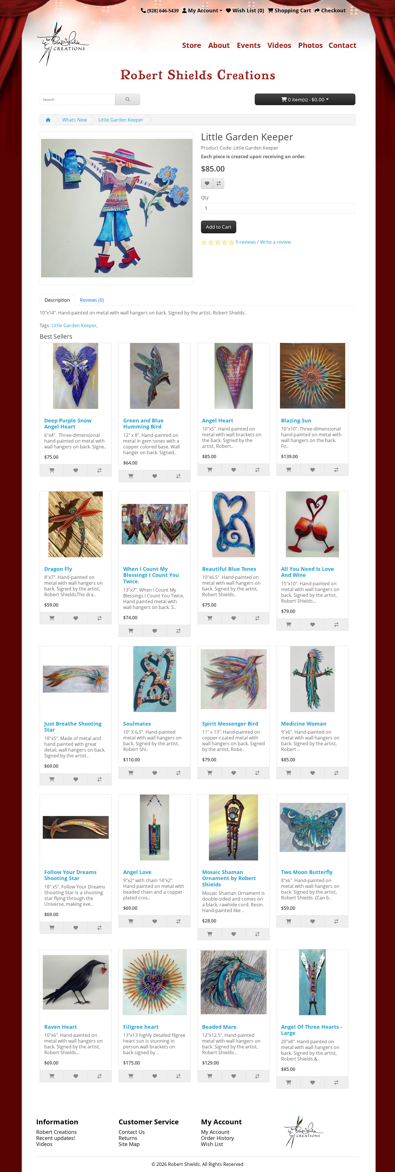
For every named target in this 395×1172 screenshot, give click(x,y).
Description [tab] (57, 300)
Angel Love (137, 872)
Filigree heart (141, 1026)
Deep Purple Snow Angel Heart (67, 423)
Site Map (129, 1144)
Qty (204, 197)
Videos (279, 45)
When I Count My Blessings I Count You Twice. (151, 575)
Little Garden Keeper (120, 120)
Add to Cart (218, 226)
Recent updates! (55, 1137)
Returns (128, 1137)
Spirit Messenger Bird (230, 723)
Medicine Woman (303, 723)
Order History (217, 1137)
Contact (342, 45)
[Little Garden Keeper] (117, 210)
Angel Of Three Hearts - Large (311, 1030)
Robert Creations (56, 1131)
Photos (310, 45)
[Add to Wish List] (207, 183)
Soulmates (137, 723)
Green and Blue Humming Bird (143, 423)
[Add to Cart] (52, 470)
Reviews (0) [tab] (92, 300)
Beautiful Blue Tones (229, 568)
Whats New (74, 120)
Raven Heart (60, 1026)
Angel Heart (217, 420)
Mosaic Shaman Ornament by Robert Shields (229, 878)
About (219, 45)
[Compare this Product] (218, 183)
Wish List (212, 1144)
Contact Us (132, 1131)
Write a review (275, 242)
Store (191, 45)
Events (249, 45)
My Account (215, 1131)
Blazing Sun (296, 420)
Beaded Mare (219, 1026)
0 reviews (246, 242)
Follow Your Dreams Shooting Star (70, 875)
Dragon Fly (58, 568)
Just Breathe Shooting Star (72, 726)
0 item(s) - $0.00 (305, 99)
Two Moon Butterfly (307, 872)
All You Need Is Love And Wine (307, 572)
